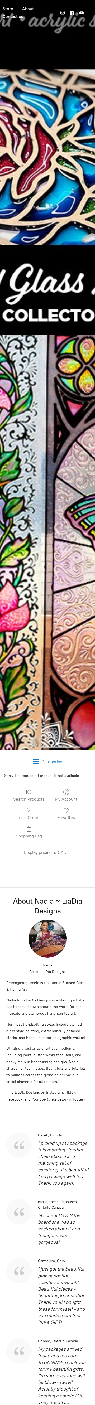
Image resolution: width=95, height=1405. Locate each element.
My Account (66, 799)
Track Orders (29, 817)
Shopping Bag (29, 836)
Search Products (29, 799)
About (28, 8)
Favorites (66, 817)
